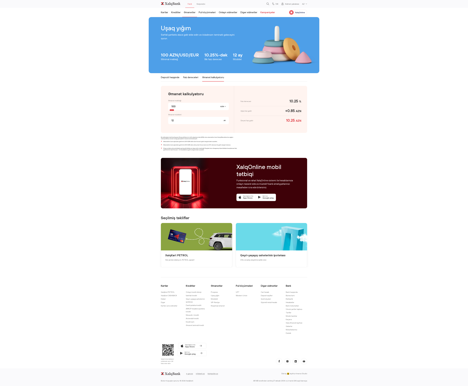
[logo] (170, 4)
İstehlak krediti (191, 296)
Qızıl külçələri (266, 299)
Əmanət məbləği (174, 101)
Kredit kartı (190, 322)
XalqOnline (300, 12)
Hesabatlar (290, 302)
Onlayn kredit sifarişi (193, 292)
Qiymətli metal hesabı (269, 302)
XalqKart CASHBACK (169, 296)
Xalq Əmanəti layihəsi (294, 323)
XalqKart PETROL (176, 255)
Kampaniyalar (267, 12)
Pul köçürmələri (207, 12)
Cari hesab (265, 292)
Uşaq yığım (215, 296)
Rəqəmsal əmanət (218, 306)
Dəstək (288, 333)
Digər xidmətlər (248, 12)
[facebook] (279, 361)
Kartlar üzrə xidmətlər (169, 306)
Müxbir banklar (291, 316)
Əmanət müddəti (174, 115)
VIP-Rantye (215, 302)
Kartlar (164, 12)
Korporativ (201, 4)
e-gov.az (189, 374)
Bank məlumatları (292, 306)
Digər (163, 302)
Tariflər (288, 313)
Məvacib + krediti (192, 315)
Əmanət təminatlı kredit (195, 325)
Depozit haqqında (170, 77)
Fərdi (190, 4)
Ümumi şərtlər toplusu (294, 309)
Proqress (214, 292)
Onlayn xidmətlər (228, 12)
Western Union (241, 296)
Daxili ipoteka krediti (193, 305)
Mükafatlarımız (291, 330)
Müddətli (214, 299)
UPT (237, 292)
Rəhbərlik (289, 299)
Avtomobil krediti (192, 318)
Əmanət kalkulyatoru (213, 77)
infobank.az (200, 374)
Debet (163, 299)
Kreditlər (176, 12)
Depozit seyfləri (267, 296)
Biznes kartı (290, 296)
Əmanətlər (189, 12)
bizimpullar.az (213, 374)
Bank (288, 285)
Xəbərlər (289, 326)
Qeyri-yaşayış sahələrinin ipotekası (262, 255)
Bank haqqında (292, 292)
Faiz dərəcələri (190, 77)
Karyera (289, 319)
